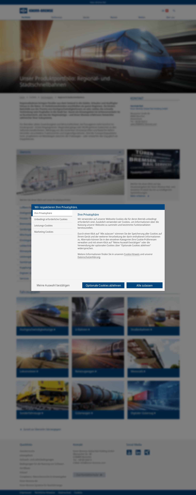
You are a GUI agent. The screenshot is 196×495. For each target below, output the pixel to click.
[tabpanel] (119, 236)
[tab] (51, 213)
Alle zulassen (145, 285)
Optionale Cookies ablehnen (103, 285)
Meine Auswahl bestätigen (53, 285)
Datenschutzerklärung (89, 257)
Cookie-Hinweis (132, 254)
